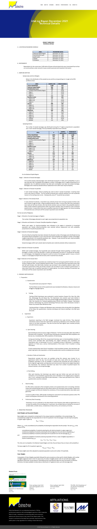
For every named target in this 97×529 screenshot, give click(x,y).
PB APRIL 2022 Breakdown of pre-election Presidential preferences (78, 486)
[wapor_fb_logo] (69, 505)
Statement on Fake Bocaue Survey (16, 489)
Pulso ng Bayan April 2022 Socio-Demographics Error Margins (36, 486)
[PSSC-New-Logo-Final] (56, 503)
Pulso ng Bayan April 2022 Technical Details (57, 485)
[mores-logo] (82, 505)
